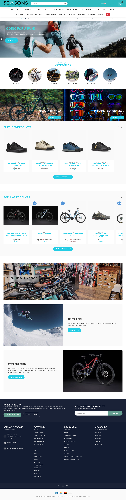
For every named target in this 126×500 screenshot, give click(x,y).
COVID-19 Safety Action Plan (73, 456)
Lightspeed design (76, 496)
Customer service (117, 19)
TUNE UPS (72, 14)
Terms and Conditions (70, 435)
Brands (100, 14)
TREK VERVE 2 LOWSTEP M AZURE (73, 234)
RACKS (112, 10)
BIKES (105, 10)
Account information (101, 430)
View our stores (32, 415)
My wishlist (98, 438)
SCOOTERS (91, 14)
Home (11, 10)
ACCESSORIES (86, 10)
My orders (98, 433)
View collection (62, 177)
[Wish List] (114, 4)
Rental (66, 433)
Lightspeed (67, 496)
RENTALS (81, 14)
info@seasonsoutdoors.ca (15, 448)
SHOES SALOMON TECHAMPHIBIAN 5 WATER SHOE (101, 235)
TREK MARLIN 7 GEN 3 (45, 233)
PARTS (97, 10)
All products (98, 444)
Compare (97, 441)
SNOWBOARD (28, 10)
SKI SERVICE (62, 14)
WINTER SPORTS (57, 10)
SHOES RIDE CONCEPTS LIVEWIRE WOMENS (44, 164)
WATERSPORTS (51, 14)
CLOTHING (38, 14)
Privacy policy (68, 438)
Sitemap (66, 453)
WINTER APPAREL (72, 10)
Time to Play (74, 330)
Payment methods (69, 441)
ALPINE (18, 10)
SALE (108, 14)
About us (67, 430)
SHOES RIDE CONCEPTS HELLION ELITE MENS (16, 164)
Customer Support (69, 450)
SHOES (29, 14)
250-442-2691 (11, 443)
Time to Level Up (16, 377)
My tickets (98, 435)
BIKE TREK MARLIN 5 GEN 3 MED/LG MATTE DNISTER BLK (16, 234)
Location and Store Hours (71, 459)
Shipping (66, 444)
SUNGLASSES (20, 14)
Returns (66, 447)
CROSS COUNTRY (42, 10)
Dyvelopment (86, 496)
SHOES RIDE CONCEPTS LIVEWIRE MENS (72, 164)
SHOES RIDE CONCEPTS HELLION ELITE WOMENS (101, 164)
